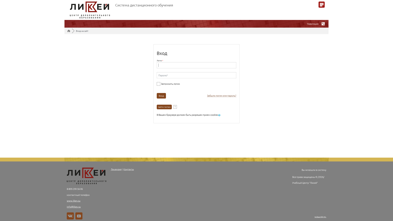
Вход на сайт (82, 30)
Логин (160, 60)
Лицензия (116, 169)
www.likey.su (73, 200)
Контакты (128, 169)
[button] (220, 115)
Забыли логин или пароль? (221, 95)
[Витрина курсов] (322, 5)
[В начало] (86, 176)
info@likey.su (74, 206)
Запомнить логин (170, 83)
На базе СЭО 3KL (320, 217)
